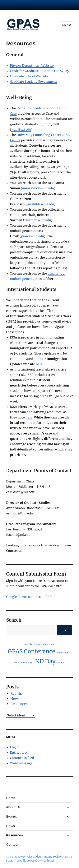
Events (16, 693)
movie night (27, 662)
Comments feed (22, 758)
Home (11, 798)
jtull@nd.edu (21, 129)
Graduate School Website (29, 76)
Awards (28, 644)
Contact (12, 844)
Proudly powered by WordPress (36, 860)
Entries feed (19, 752)
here (39, 364)
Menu (66, 24)
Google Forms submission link (29, 597)
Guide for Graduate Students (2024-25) (40, 71)
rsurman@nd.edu (37, 220)
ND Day (45, 661)
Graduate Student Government (33, 81)
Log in (15, 747)
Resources (19, 704)
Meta (16, 662)
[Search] (64, 630)
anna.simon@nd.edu (38, 188)
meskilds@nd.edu (40, 204)
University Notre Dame (39, 5)
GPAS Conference (31, 651)
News (15, 698)
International (63, 653)
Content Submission (44, 644)
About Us (13, 807)
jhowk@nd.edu (32, 236)
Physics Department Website (32, 65)
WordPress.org (21, 763)
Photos (60, 662)
